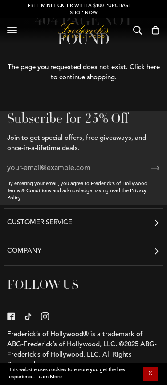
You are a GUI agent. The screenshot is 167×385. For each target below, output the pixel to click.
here (153, 67)
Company (24, 251)
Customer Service (39, 222)
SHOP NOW (84, 13)
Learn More (49, 377)
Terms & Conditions (29, 191)
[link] (11, 316)
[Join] (148, 168)
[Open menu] (12, 30)
